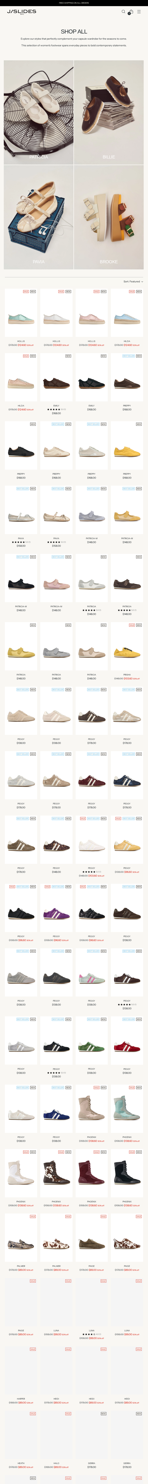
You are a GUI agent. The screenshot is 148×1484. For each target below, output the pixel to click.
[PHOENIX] (92, 1109)
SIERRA (91, 1463)
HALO (56, 1463)
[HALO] (56, 1435)
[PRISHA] (127, 646)
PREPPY (127, 405)
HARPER (21, 1399)
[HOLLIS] (21, 313)
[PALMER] (21, 1238)
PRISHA (127, 674)
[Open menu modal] (139, 11)
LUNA (56, 1330)
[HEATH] (21, 1435)
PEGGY (21, 739)
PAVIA (21, 538)
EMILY (56, 405)
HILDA (127, 341)
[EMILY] (56, 377)
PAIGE (92, 1266)
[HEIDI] (56, 1370)
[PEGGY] (21, 711)
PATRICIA (91, 606)
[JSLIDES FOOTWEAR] (21, 12)
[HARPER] (21, 1370)
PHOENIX (91, 1137)
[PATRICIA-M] (92, 510)
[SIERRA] (92, 1435)
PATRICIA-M (91, 538)
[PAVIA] (21, 510)
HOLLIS (21, 341)
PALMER (21, 1266)
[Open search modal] (123, 11)
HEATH (21, 1463)
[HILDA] (127, 313)
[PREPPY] (127, 377)
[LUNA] (56, 1302)
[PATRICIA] (92, 578)
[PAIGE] (92, 1238)
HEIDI (56, 1399)
